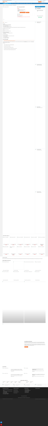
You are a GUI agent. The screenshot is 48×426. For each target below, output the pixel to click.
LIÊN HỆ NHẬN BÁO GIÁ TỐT (42, 3)
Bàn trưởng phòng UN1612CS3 (27, 244)
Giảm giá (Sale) (21, 3)
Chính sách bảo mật (27, 392)
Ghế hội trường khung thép (20, 258)
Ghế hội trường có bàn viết (16, 258)
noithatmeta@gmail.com (7, 37)
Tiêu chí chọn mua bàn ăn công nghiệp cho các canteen (17, 374)
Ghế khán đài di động (24, 258)
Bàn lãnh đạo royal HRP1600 (6, 244)
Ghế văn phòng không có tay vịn (32, 258)
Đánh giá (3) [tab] (6, 22)
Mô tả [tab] (3, 22)
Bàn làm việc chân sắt (11, 258)
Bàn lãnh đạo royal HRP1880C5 (20, 244)
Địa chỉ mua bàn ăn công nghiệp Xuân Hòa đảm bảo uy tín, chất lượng (38, 374)
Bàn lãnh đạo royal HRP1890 (34, 244)
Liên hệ (31, 3)
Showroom (27, 3)
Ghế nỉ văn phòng (28, 258)
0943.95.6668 (38, 8)
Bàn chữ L (3, 258)
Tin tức (29, 3)
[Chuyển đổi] (3, 40)
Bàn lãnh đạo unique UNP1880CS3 (42, 244)
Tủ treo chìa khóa (41, 258)
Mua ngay (27, 12)
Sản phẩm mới (18, 3)
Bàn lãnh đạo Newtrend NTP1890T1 (13, 254)
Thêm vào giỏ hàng (22, 12)
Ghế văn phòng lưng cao (37, 258)
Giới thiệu (12, 3)
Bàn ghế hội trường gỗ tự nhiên (7, 258)
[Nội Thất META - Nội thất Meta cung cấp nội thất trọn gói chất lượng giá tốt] (8, 2)
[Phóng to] (3, 19)
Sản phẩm (15, 3)
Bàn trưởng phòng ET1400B (13, 244)
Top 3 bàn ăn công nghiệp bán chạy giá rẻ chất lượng (16, 369)
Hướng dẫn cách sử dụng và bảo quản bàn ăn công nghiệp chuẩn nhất (37, 369)
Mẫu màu (24, 3)
